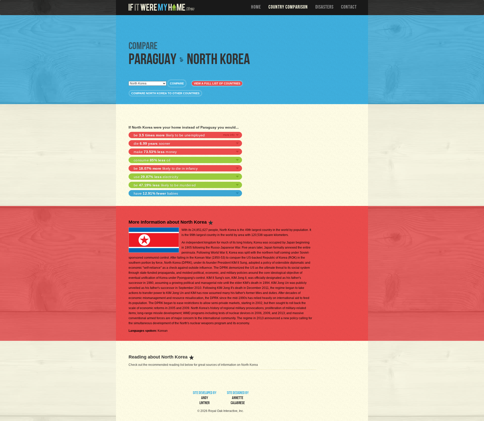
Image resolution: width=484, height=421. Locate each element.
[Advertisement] (243, 27)
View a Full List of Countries (217, 83)
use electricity (156, 177)
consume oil (152, 160)
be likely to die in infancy (166, 168)
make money (155, 152)
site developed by (204, 398)
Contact (349, 7)
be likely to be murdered (165, 185)
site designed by (238, 398)
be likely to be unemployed (169, 135)
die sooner (152, 143)
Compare (177, 83)
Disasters (324, 7)
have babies (156, 193)
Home (256, 7)
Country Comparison (288, 7)
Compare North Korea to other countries (165, 93)
